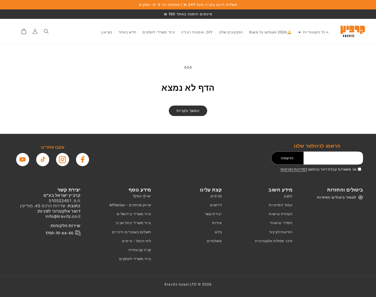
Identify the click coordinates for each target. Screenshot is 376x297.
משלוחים (214, 241)
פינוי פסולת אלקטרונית (274, 241)
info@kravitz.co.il (63, 216)
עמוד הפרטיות (280, 205)
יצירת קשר (213, 214)
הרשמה (287, 158)
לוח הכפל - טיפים (136, 241)
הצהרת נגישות (280, 214)
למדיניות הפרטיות (294, 169)
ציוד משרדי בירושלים (134, 214)
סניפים (216, 196)
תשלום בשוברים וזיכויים (131, 232)
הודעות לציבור (281, 232)
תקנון (288, 196)
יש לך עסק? (142, 196)
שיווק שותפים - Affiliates (130, 205)
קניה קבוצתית (140, 250)
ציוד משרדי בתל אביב (133, 223)
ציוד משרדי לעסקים (135, 259)
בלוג (218, 232)
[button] (313, 32)
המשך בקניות (188, 111)
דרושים (216, 205)
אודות (217, 223)
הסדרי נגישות (281, 223)
